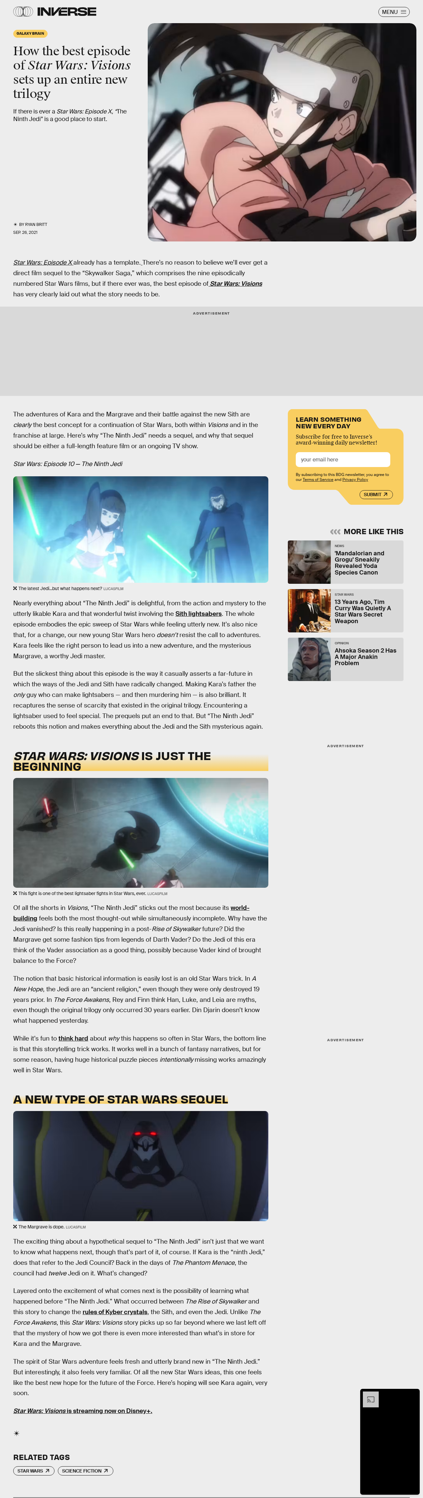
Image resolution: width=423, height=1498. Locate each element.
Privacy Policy (355, 479)
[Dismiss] (412, 1395)
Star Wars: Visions (236, 283)
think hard (73, 1038)
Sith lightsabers (198, 614)
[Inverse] (66, 11)
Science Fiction (81, 1471)
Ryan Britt (36, 224)
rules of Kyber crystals (115, 1312)
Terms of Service (318, 479)
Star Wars (30, 1471)
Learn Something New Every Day (329, 422)
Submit (372, 494)
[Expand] (367, 1395)
